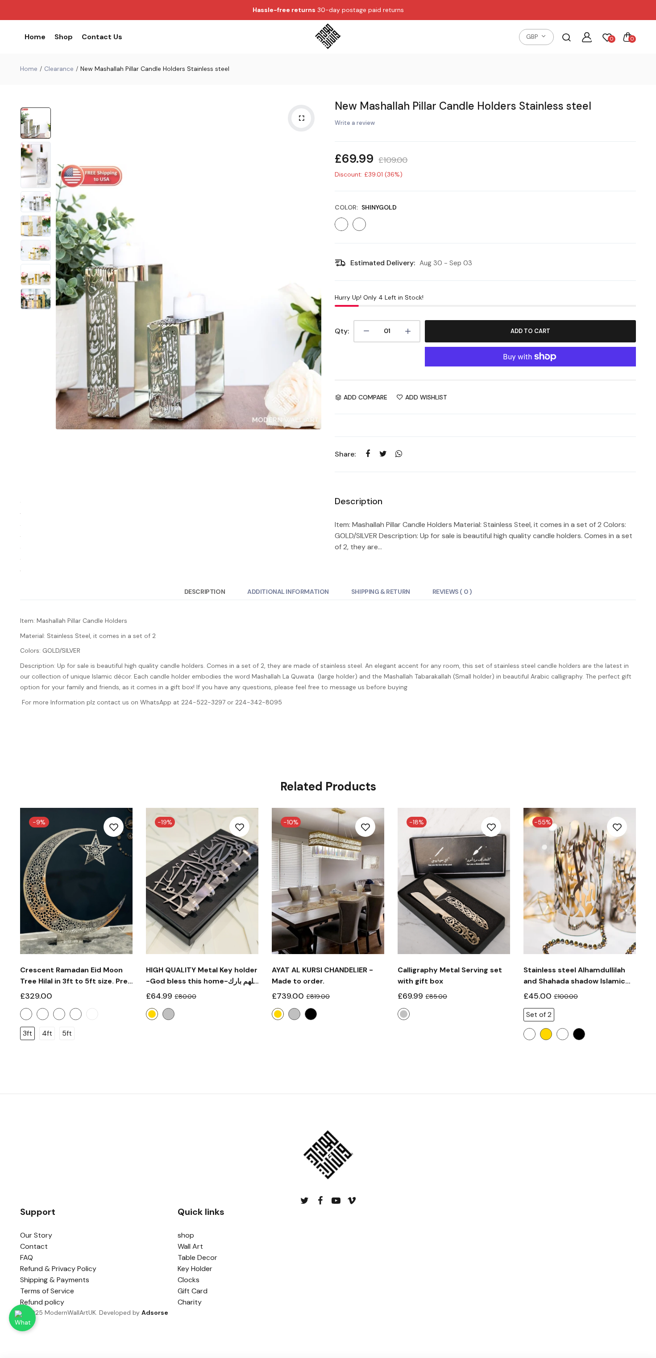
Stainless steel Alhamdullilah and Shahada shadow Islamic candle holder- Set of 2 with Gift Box (574, 976)
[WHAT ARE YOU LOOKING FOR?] (566, 37)
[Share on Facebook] (367, 454)
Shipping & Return (380, 592)
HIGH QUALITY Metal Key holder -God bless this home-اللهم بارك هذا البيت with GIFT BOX (201, 976)
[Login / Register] (587, 37)
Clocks (188, 1279)
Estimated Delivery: (382, 262)
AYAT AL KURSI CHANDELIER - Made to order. (322, 975)
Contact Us (102, 36)
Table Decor (197, 1257)
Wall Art (190, 1246)
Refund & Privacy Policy (58, 1268)
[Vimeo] (351, 1200)
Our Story (36, 1235)
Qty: (342, 331)
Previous (65, 296)
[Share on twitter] (383, 454)
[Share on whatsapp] (398, 454)
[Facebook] (320, 1200)
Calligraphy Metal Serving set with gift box (450, 975)
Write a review (355, 123)
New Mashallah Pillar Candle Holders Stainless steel (463, 106)
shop (186, 1235)
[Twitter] (304, 1200)
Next (312, 296)
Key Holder (195, 1268)
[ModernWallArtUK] (328, 37)
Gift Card (193, 1291)
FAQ (26, 1257)
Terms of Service (47, 1291)
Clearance (59, 69)
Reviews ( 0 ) (452, 592)
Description (204, 592)
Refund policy (42, 1302)
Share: (345, 454)
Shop (63, 36)
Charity (190, 1302)
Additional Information (288, 592)
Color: (366, 207)
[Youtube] (335, 1200)
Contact (34, 1246)
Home (35, 36)
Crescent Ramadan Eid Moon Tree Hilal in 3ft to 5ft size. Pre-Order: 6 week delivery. (76, 976)
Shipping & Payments (54, 1279)
